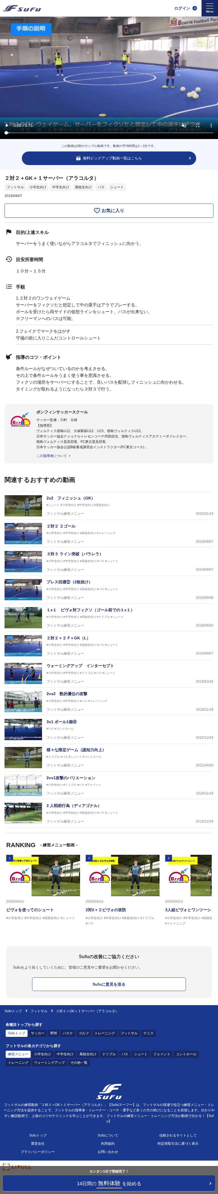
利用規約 (108, 1144)
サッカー (38, 1033)
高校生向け (83, 187)
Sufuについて (108, 1135)
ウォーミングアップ (49, 1063)
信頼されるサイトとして (178, 1135)
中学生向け (60, 187)
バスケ (68, 1033)
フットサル (15, 187)
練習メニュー (18, 1054)
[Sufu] (22, 8)
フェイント (161, 1054)
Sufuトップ (13, 1011)
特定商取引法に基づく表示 (178, 1144)
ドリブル (109, 1054)
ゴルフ (84, 1033)
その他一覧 (78, 1063)
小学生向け (38, 187)
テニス (148, 1033)
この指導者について (51, 456)
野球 (53, 1033)
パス (101, 187)
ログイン (182, 8)
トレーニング (105, 1033)
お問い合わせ (108, 1152)
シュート (117, 187)
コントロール (186, 1054)
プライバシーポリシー (38, 1152)
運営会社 (38, 1144)
